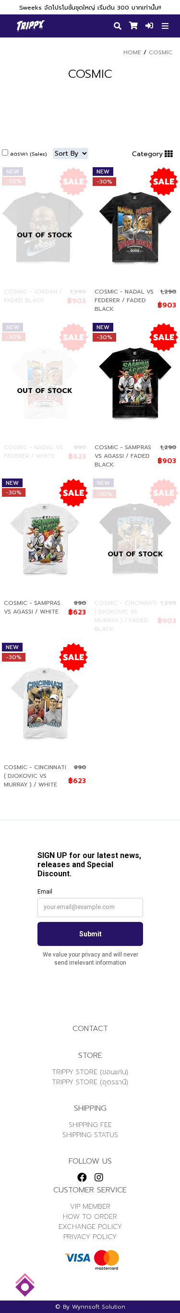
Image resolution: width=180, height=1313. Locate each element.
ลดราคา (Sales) (28, 154)
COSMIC (160, 52)
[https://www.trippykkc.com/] (31, 25)
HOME (132, 52)
